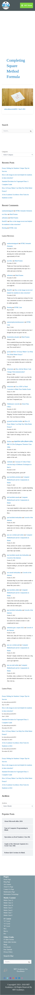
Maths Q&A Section (10, 942)
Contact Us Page (9, 889)
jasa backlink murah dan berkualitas (18, 555)
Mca (5, 928)
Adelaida (10, 462)
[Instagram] (10, 978)
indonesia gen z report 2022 (15, 627)
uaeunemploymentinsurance (15, 322)
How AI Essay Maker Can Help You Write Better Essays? (19, 424)
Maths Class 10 (8, 905)
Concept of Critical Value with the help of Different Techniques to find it (19, 464)
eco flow (4, 214)
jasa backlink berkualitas (14, 610)
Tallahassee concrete (13, 404)
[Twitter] (7, 978)
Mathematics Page (9, 892)
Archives (4, 803)
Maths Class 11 (8, 903)
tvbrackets (10, 369)
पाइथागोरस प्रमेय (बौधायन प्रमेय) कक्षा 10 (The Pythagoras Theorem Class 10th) (20, 444)
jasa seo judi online (13, 665)
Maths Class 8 (8, 910)
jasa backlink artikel (13, 590)
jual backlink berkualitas (14, 517)
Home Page (7, 879)
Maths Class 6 (8, 915)
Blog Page (7, 882)
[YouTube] (13, 978)
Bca (5, 933)
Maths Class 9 (8, 908)
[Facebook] (4, 978)
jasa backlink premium (14, 477)
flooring (4, 228)
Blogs (5, 944)
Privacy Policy (8, 952)
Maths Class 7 (8, 913)
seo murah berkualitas (13, 572)
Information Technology (11, 894)
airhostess (5, 218)
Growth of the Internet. (14, 558)
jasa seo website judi (13, 645)
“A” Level (7, 924)
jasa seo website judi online (15, 535)
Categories (5, 151)
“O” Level (7, 921)
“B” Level (7, 926)
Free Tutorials (8, 949)
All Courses (7, 884)
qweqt (9, 352)
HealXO (4, 221)
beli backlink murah (13, 497)
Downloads (7, 947)
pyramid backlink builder (14, 421)
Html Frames (14, 214)
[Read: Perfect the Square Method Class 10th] (17, 97)
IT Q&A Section (9, 939)
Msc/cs (6, 931)
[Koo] (16, 978)
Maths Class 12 (8, 900)
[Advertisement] (17, 29)
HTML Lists (13, 228)
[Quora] (22, 978)
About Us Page (8, 887)
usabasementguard (7, 211)
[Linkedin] (19, 978)
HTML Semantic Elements (24, 211)
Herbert (9, 441)
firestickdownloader (13, 337)
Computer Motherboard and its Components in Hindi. (18, 479)
